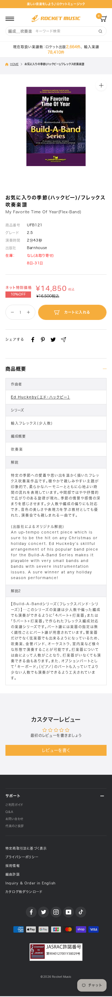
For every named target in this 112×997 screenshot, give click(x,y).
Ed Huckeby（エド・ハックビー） (40, 397)
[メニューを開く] (9, 18)
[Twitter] (53, 339)
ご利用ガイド (14, 804)
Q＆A (9, 811)
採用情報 (12, 865)
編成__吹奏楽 (20, 31)
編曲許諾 (12, 874)
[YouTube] (68, 912)
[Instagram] (56, 912)
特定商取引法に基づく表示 (26, 848)
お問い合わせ (14, 818)
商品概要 (15, 368)
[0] (103, 18)
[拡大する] (101, 85)
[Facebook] (32, 339)
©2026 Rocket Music (56, 976)
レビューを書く (56, 750)
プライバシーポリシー (22, 857)
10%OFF (18, 294)
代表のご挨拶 (14, 825)
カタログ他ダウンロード (23, 891)
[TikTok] (80, 912)
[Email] (63, 339)
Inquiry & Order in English (30, 883)
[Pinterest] (42, 339)
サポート (12, 796)
